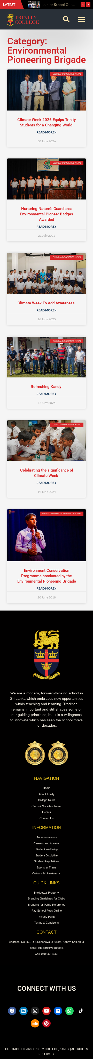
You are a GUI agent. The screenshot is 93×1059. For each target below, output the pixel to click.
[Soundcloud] (35, 1023)
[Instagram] (35, 1011)
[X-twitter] (58, 1023)
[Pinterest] (46, 1023)
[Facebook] (12, 1011)
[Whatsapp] (69, 1011)
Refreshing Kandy (46, 386)
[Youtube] (46, 1011)
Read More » (46, 132)
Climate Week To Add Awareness (47, 303)
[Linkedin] (23, 1011)
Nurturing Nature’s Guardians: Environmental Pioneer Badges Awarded (46, 214)
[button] (66, 19)
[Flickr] (58, 1011)
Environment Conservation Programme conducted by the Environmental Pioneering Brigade (46, 576)
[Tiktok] (81, 1011)
